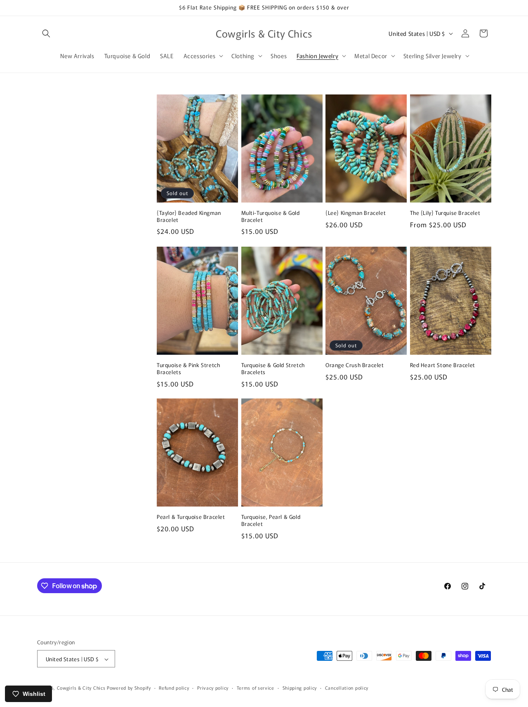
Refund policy (174, 687)
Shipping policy (300, 687)
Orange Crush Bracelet (354, 365)
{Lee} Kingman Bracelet (355, 213)
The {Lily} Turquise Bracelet (445, 213)
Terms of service (255, 687)
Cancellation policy (346, 687)
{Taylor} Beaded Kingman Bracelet (189, 217)
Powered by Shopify (129, 688)
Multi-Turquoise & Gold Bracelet (270, 217)
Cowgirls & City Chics (81, 688)
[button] (46, 33)
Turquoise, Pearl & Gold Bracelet (271, 521)
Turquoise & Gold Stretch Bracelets (273, 369)
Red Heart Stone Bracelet (442, 365)
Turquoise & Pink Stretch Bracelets (188, 369)
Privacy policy (213, 687)
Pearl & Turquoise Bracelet (191, 517)
